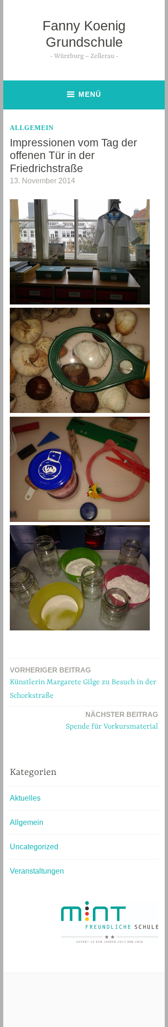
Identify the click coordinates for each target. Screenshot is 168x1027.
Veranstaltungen (37, 871)
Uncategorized (34, 847)
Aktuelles (25, 798)
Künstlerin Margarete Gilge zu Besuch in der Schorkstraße (83, 683)
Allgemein (32, 127)
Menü (89, 94)
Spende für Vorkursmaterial (112, 720)
